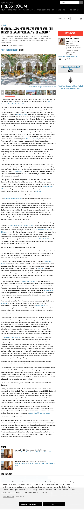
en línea (38, 191)
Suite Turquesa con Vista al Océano (22, 225)
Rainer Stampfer (21, 114)
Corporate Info (58, 10)
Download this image (35, 86)
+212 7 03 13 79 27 (64, 59)
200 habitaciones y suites (13, 198)
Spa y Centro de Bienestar (12, 337)
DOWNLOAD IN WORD (15, 50)
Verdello (4, 303)
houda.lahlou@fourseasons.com (68, 56)
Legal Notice (19, 496)
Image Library (73, 10)
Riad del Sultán (44, 239)
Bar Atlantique (48, 290)
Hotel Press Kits (14, 10)
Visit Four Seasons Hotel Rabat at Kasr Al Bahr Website (70, 87)
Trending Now (29, 10)
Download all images (49, 86)
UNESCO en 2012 (32, 139)
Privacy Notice (8, 496)
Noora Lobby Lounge (27, 281)
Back (4, 25)
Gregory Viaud (18, 171)
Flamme (40, 268)
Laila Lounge (40, 305)
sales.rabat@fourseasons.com (39, 413)
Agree (54, 504)
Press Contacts (43, 10)
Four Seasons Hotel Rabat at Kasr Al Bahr (70, 69)
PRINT (3, 50)
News (3, 10)
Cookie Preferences (30, 504)
